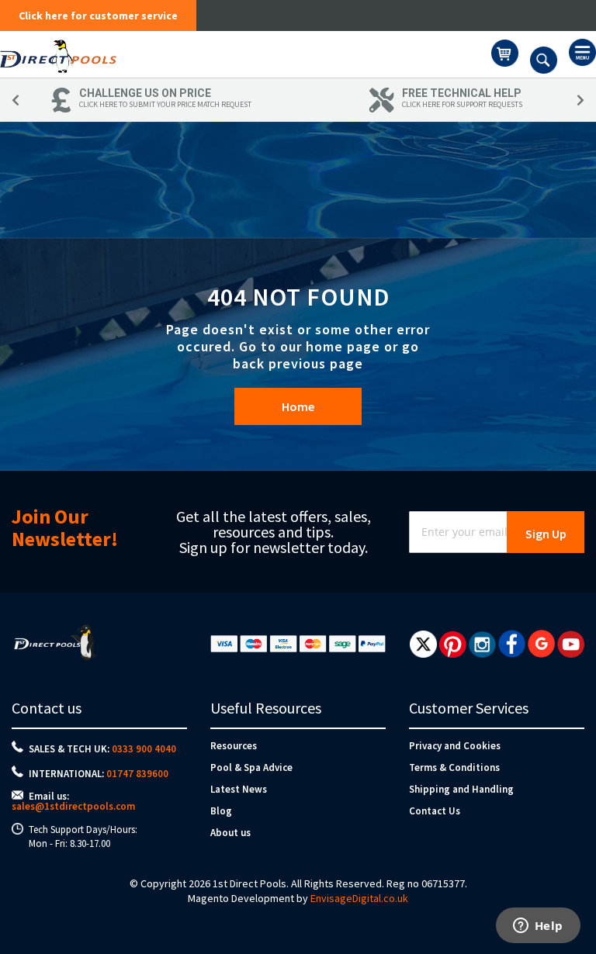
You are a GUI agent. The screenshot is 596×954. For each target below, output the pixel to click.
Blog (221, 810)
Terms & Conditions (454, 767)
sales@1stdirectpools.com (73, 806)
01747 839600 (137, 773)
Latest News (238, 789)
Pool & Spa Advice (251, 767)
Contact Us (434, 810)
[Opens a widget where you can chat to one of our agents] (537, 926)
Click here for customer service (98, 15)
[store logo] (245, 54)
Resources (233, 745)
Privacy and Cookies (455, 745)
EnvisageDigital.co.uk (359, 898)
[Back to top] (572, 902)
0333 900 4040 (144, 748)
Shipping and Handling (461, 789)
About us (230, 832)
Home (298, 406)
